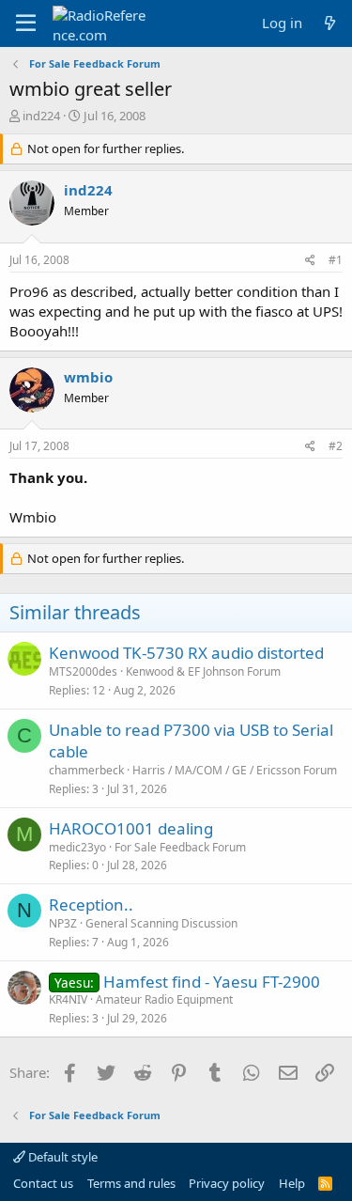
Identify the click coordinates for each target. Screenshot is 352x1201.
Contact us (43, 1183)
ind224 (41, 115)
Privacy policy (227, 1183)
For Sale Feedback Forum (180, 847)
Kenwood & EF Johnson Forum (203, 671)
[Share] (310, 261)
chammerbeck (86, 770)
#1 (336, 260)
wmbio (88, 376)
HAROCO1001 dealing (131, 828)
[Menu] (26, 23)
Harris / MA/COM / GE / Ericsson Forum (234, 770)
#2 (336, 446)
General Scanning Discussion (161, 923)
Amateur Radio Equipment (164, 999)
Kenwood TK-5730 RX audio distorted (186, 652)
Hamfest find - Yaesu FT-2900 (211, 981)
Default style (61, 1156)
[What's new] (330, 23)
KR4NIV (68, 999)
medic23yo (77, 847)
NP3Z (63, 923)
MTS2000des (83, 671)
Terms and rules (131, 1183)
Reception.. (91, 904)
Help (292, 1183)
